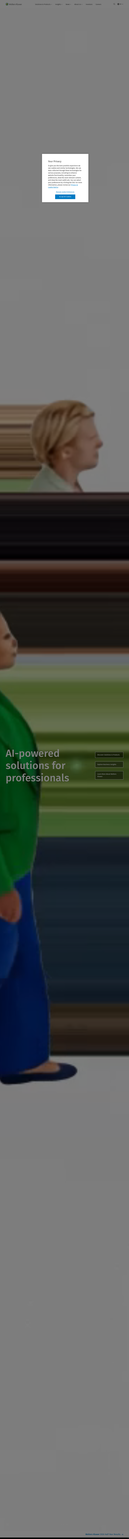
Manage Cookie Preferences (65, 192)
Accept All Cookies (65, 197)
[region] (65, 178)
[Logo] (15, 4)
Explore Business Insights (106, 764)
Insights (58, 4)
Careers (98, 4)
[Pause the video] (7, 1524)
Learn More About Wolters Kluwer (106, 775)
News (68, 4)
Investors (89, 4)
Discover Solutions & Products (108, 755)
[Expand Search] (114, 4)
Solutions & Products (42, 4)
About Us (77, 4)
